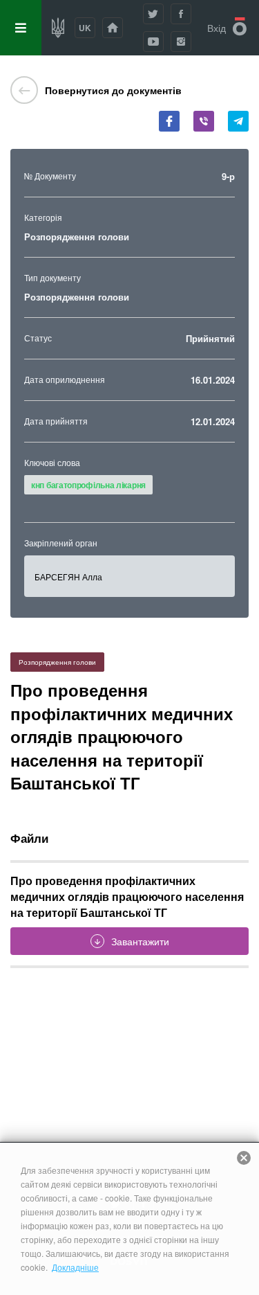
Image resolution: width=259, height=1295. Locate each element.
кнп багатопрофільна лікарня (88, 485)
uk (85, 27)
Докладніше (75, 1267)
